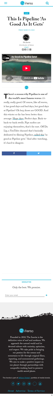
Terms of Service (36, 390)
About (11, 390)
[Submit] (46, 295)
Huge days (18, 119)
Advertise (21, 390)
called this (39, 135)
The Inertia (26, 42)
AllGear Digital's (24, 378)
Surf (26, 13)
